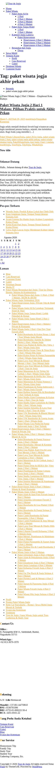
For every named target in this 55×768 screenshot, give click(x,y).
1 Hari (20, 16)
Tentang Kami (12, 56)
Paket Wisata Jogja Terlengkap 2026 (22, 300)
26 (7, 256)
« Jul (2, 263)
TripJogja (26, 144)
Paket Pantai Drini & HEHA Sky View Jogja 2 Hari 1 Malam (36, 467)
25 (4, 256)
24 (1, 256)
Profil (14, 58)
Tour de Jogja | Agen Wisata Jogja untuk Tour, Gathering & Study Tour (27, 616)
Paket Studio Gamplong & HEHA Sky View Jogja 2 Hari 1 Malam (36, 477)
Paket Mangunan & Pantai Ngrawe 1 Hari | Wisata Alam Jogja (35, 383)
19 (7, 253)
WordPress (37, 766)
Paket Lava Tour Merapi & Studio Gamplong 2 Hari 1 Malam (33, 456)
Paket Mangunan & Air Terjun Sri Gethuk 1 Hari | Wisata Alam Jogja (34, 372)
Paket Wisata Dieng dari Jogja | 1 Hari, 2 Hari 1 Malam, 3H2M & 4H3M (33, 296)
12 (7, 250)
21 (13, 253)
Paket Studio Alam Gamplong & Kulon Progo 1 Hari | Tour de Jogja (36, 398)
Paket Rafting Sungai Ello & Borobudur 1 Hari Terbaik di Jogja (36, 393)
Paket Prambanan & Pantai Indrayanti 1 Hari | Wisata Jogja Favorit (36, 388)
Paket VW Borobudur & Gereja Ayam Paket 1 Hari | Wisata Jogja (35, 419)
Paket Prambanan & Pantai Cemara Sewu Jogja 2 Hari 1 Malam (34, 472)
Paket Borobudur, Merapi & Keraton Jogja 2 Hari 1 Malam (34, 446)
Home (9, 8)
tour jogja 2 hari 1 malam (41, 142)
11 (4, 250)
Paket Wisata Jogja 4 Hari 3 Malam (28, 552)
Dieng (20, 50)
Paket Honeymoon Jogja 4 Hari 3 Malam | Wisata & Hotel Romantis (31, 488)
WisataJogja (37, 144)
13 (10, 250)
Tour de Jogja (35, 167)
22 (16, 253)
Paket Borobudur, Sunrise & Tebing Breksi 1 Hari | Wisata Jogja (34, 341)
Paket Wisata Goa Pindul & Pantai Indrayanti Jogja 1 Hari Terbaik (33, 425)
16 (19, 250)
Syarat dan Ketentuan (16, 610)
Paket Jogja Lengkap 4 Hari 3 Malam (35, 565)
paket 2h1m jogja (34, 137)
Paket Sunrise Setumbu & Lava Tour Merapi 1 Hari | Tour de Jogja (35, 409)
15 (16, 250)
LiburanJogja (18, 137)
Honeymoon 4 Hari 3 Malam (36, 45)
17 (1, 253)
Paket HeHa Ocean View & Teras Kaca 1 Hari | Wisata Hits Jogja (36, 351)
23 (19, 253)
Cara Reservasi (19, 61)
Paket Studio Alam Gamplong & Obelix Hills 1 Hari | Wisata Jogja (36, 404)
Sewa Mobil (11, 53)
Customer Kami (13, 69)
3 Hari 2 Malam (25, 21)
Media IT (10, 287)
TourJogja (16, 144)
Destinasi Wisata (13, 66)
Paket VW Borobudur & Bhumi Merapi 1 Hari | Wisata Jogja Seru (36, 414)
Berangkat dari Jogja (21, 48)
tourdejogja (31, 119)
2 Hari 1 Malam (25, 19)
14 (13, 250)
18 (4, 253)
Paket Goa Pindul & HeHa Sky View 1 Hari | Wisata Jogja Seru (36, 346)
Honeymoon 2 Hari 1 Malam (36, 40)
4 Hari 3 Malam (25, 24)
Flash (2, 766)
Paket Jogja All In (20, 14)
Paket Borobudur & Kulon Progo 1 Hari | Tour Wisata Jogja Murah (36, 335)
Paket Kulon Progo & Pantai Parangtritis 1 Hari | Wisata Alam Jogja (36, 356)
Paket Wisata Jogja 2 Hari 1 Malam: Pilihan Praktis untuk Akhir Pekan (27, 109)
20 (10, 253)
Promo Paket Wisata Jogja (18, 602)
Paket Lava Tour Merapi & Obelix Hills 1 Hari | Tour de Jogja (36, 367)
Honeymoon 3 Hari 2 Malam (36, 42)
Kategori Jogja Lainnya (22, 35)
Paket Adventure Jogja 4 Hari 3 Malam (36, 555)
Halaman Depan (13, 284)
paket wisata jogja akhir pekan (26, 139)
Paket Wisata (12, 11)
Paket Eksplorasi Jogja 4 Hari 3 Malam (36, 563)
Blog (8, 274)
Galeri (14, 63)
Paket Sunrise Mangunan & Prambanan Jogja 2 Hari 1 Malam (36, 482)
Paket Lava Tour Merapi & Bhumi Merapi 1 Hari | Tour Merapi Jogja (33, 362)
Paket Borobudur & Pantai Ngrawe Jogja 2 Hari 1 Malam (34, 440)
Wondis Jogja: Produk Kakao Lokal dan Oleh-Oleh (29, 211)
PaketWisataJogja (21, 142)
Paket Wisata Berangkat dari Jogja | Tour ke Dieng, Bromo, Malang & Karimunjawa (29, 291)
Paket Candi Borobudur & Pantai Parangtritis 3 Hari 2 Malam (33, 516)
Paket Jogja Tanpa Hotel (23, 27)
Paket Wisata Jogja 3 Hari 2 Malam (28, 492)
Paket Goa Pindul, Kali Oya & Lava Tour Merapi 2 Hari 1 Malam (34, 451)
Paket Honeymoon (26, 37)
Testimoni (10, 612)
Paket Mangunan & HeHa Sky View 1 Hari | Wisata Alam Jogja (35, 377)
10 (1, 250)
